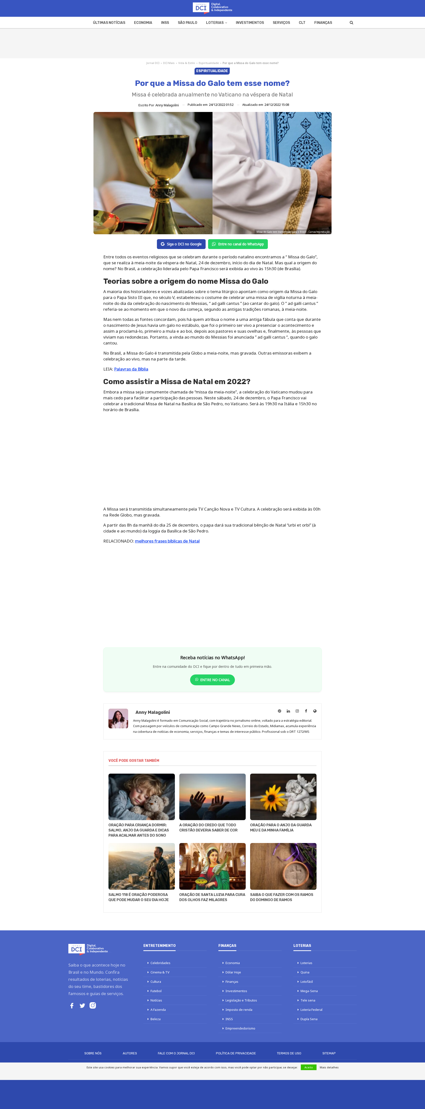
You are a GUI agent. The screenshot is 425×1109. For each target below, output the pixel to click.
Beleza (156, 1019)
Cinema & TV (160, 972)
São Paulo (187, 23)
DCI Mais (169, 63)
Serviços (281, 23)
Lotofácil (307, 981)
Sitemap (329, 1053)
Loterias (215, 23)
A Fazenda (158, 1009)
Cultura (156, 981)
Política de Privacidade (236, 1053)
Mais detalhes (329, 1067)
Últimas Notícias (109, 23)
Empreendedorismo (240, 1028)
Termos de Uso (289, 1053)
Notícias (156, 1000)
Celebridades (160, 963)
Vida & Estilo (186, 63)
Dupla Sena (309, 1019)
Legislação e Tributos (241, 1000)
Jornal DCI (152, 63)
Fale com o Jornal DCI (176, 1053)
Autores (130, 1053)
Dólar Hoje (233, 972)
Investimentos (250, 23)
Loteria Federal (311, 1009)
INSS (165, 23)
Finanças (323, 23)
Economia (143, 23)
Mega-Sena (309, 991)
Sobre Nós (93, 1053)
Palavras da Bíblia (131, 369)
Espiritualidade (209, 63)
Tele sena (308, 1000)
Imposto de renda (239, 1009)
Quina (305, 972)
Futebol (156, 991)
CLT (302, 23)
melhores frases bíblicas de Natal (167, 541)
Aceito (308, 1067)
